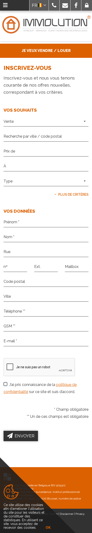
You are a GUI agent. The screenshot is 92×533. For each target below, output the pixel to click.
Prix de (9, 157)
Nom (7, 243)
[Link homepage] (46, 25)
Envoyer (24, 435)
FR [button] (35, 5)
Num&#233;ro (14, 272)
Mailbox (71, 272)
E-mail (8, 347)
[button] (54, 5)
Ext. (36, 272)
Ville (7, 302)
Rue (6, 257)
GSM (7, 332)
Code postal (13, 287)
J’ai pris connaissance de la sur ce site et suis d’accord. (40, 388)
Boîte (69, 272)
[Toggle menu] (5, 5)
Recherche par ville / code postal (29, 142)
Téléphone (12, 317)
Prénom (10, 228)
